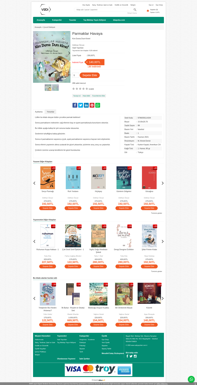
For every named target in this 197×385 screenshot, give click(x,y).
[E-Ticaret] (101, 380)
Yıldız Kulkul (46, 314)
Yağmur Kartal (98, 314)
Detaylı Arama (132, 13)
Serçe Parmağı (37, 191)
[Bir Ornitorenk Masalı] (123, 284)
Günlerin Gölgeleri (113, 191)
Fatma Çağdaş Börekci (66, 256)
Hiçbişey (88, 191)
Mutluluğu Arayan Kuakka (97, 308)
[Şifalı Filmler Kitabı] (142, 226)
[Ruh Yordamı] (63, 168)
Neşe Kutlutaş (142, 256)
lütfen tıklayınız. (162, 384)
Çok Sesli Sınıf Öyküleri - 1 (66, 249)
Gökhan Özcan (37, 198)
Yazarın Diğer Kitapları (42, 162)
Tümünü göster (156, 213)
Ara (135, 10)
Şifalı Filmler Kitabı (142, 249)
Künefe (148, 308)
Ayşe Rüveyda (148, 314)
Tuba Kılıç (40, 256)
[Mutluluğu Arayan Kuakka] (98, 284)
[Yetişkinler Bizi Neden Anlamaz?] (47, 284)
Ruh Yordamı (62, 191)
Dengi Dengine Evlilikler (117, 249)
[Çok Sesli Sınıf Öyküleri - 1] (66, 226)
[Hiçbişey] (88, 168)
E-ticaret (95, 380)
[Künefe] (148, 284)
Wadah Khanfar (72, 314)
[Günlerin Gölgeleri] (113, 168)
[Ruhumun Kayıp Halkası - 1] (40, 226)
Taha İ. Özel (91, 256)
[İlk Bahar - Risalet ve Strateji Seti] (72, 284)
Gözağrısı (139, 191)
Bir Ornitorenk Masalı (123, 308)
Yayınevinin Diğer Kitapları (44, 220)
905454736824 (131, 341)
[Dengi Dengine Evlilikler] (116, 226)
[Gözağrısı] (139, 168)
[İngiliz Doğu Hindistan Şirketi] (91, 226)
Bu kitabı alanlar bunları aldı (45, 278)
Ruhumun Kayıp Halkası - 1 (40, 249)
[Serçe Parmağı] (37, 168)
